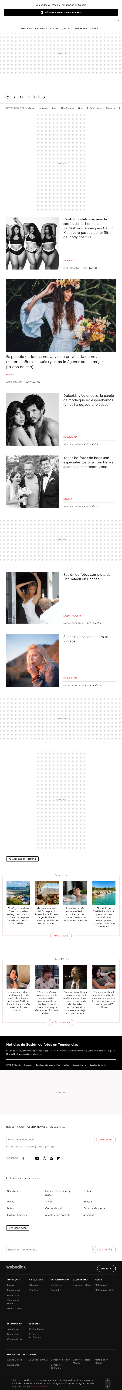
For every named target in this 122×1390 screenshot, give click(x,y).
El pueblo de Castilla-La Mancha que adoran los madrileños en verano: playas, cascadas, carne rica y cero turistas (103, 917)
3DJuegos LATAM (38, 1359)
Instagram (44, 1157)
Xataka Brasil (13, 1364)
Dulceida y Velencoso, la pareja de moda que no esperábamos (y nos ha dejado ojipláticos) (88, 400)
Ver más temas (18, 1228)
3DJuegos (34, 1284)
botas (66, 1065)
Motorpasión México (101, 1361)
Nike (80, 108)
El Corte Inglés (94, 108)
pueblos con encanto (58, 1214)
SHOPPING (41, 28)
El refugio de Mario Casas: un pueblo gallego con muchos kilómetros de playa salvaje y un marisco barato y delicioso (18, 916)
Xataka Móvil (13, 1290)
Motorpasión (101, 1284)
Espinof (55, 1290)
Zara (54, 108)
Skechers (110, 108)
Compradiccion (15, 1339)
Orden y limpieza (17, 1214)
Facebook (30, 1157)
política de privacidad (44, 1147)
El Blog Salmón (37, 1328)
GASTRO (66, 28)
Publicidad (70, 436)
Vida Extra (34, 1290)
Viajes (61, 875)
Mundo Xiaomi (14, 1308)
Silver (48, 1201)
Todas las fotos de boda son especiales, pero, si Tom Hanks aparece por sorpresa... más (88, 462)
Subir (104, 1268)
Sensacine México (60, 1359)
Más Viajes (61, 935)
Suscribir (106, 1139)
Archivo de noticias (24, 859)
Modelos (69, 260)
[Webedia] (16, 1267)
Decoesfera (13, 1334)
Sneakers (28, 1065)
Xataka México (14, 1359)
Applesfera (13, 1295)
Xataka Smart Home (13, 1302)
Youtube (37, 1157)
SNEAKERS (81, 28)
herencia (43, 108)
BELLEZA (26, 28)
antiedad (88, 1214)
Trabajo (61, 959)
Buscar (102, 1249)
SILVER (94, 28)
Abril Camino (71, 267)
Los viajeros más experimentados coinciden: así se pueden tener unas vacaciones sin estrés (75, 914)
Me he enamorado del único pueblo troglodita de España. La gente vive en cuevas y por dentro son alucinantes (47, 916)
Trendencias (13, 1328)
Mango (31, 108)
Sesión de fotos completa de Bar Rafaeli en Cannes (87, 576)
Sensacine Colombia (56, 1366)
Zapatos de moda (97, 1065)
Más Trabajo (61, 1022)
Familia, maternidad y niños (48, 1065)
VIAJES (54, 28)
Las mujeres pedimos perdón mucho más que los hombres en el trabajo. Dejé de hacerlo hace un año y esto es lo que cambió (18, 1001)
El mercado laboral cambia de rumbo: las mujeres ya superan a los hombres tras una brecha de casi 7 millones (103, 1000)
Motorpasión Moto (104, 1290)
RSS (51, 1157)
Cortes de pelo (79, 1065)
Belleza (87, 1201)
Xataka (10, 1284)
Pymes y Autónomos (35, 1335)
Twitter (22, 1157)
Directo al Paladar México (82, 1361)
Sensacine (56, 1284)
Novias (10, 374)
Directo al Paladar (82, 1284)
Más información (39, 1386)
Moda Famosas (72, 615)
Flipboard (58, 1157)
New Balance (67, 108)
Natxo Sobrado (73, 623)
